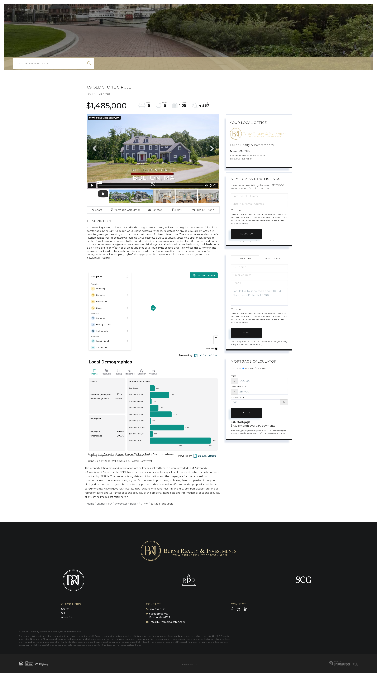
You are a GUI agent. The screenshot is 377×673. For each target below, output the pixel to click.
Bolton (134, 503)
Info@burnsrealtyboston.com (167, 622)
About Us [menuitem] (66, 617)
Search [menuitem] (65, 609)
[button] (89, 63)
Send (246, 332)
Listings (101, 503)
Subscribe (246, 233)
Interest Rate (237, 397)
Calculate (246, 412)
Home (90, 503)
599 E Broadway (159, 615)
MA (110, 503)
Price (233, 376)
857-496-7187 (241, 151)
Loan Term (236, 369)
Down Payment (238, 387)
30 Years (249, 369)
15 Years (261, 369)
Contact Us (235, 159)
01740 (144, 503)
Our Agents (247, 159)
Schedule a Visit (273, 258)
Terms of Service (249, 344)
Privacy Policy (242, 223)
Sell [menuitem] (63, 613)
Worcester (121, 503)
